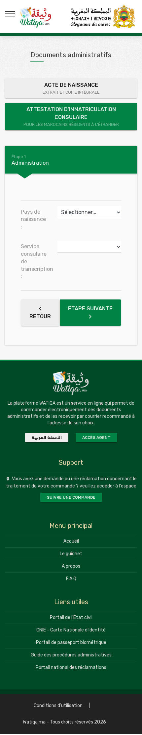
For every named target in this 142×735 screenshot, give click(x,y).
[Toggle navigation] (10, 13)
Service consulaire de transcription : (37, 261)
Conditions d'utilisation (58, 705)
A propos (71, 566)
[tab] (71, 160)
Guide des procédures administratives (71, 655)
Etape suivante (90, 308)
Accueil (71, 541)
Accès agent (96, 437)
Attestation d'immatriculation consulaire (71, 116)
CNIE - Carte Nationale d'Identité (71, 630)
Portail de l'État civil (71, 617)
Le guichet (71, 554)
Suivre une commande (71, 497)
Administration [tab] (30, 160)
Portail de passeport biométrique (71, 642)
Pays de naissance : (33, 219)
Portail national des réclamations (71, 667)
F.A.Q (71, 578)
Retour (40, 316)
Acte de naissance (71, 88)
